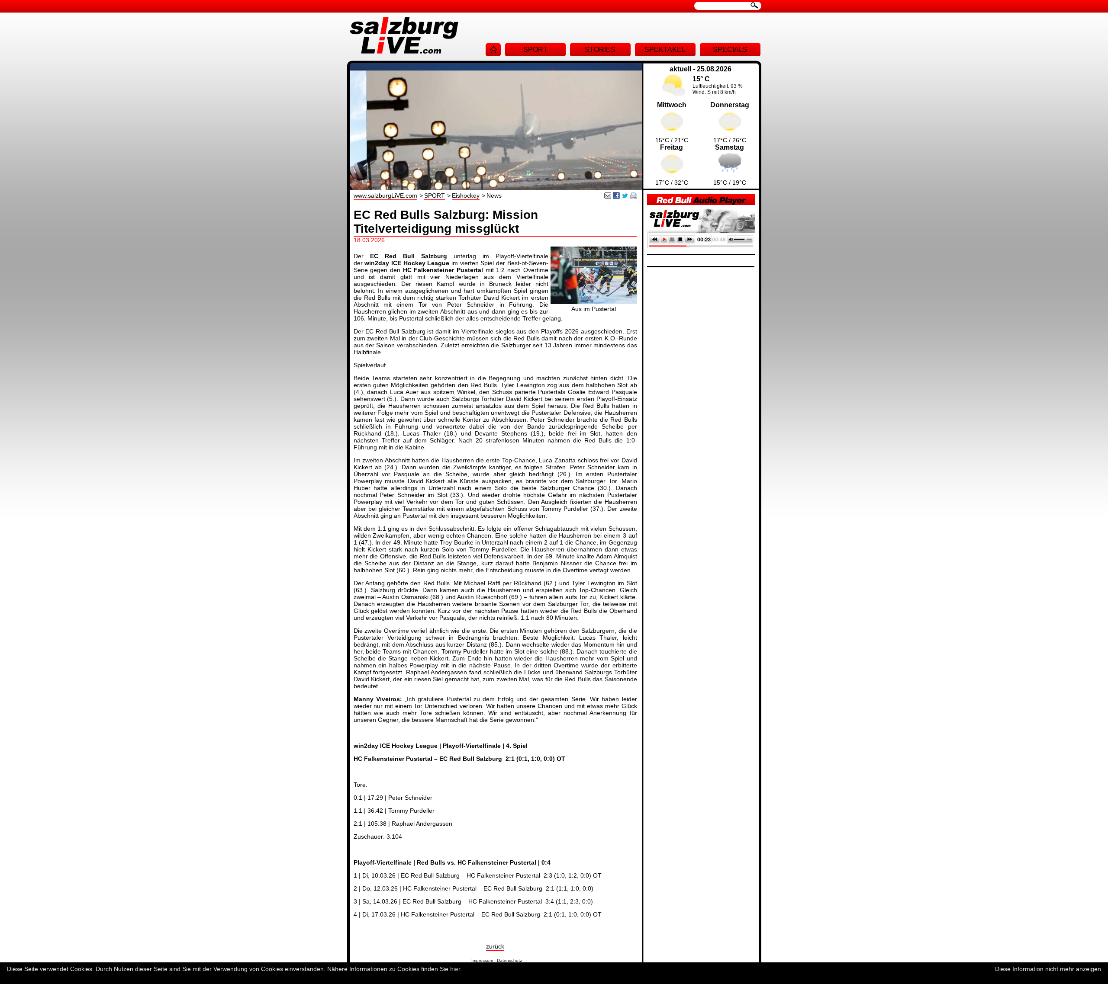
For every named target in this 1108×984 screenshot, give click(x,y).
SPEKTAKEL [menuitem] (665, 49)
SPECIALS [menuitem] (730, 49)
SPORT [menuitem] (535, 49)
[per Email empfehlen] (607, 196)
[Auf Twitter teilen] (625, 196)
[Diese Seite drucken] (633, 196)
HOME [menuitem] (493, 49)
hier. (456, 968)
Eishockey (466, 195)
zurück (495, 946)
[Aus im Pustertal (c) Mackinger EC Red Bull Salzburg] (594, 301)
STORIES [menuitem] (600, 49)
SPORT (434, 195)
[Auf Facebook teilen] (616, 196)
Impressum (482, 960)
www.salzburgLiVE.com (385, 195)
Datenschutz (509, 960)
